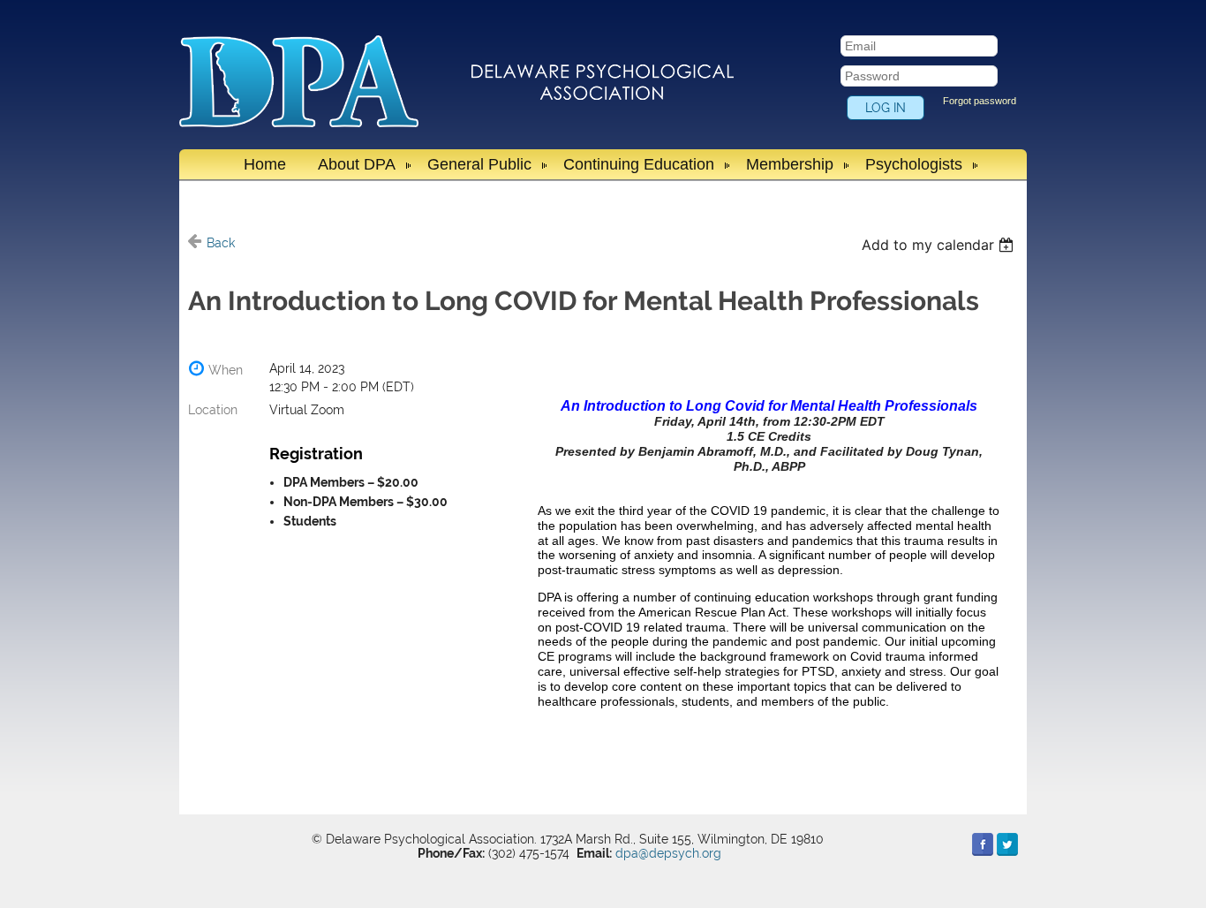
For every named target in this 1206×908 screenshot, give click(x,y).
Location (212, 410)
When (225, 370)
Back (221, 243)
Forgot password (979, 100)
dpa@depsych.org (668, 853)
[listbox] (940, 244)
